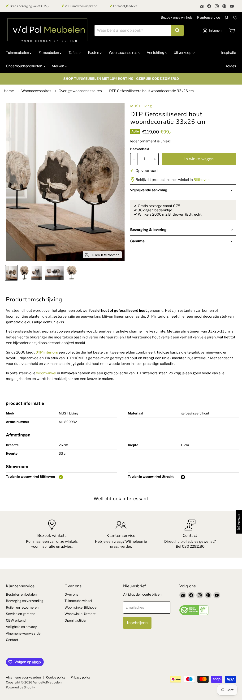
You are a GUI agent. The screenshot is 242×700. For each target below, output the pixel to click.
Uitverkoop (183, 53)
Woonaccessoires (123, 53)
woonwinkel (46, 373)
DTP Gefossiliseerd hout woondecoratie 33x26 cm (151, 91)
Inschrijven (137, 622)
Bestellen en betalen (21, 594)
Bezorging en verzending (24, 601)
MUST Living (141, 106)
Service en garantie (20, 614)
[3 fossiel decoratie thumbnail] (54, 272)
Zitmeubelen (49, 53)
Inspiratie (228, 53)
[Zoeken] (177, 30)
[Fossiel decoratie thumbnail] (24, 272)
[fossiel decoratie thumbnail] (71, 272)
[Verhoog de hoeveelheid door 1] (155, 159)
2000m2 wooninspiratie (79, 6)
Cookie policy (55, 677)
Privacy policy (81, 677)
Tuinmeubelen (18, 53)
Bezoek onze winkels (176, 17)
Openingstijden (76, 620)
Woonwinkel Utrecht (80, 614)
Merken (58, 66)
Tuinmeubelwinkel (78, 601)
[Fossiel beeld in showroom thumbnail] (37, 272)
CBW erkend (16, 620)
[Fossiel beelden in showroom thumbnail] (11, 272)
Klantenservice (208, 17)
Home (9, 91)
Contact (12, 640)
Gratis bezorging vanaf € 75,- (27, 6)
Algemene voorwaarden (24, 633)
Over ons (71, 594)
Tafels (74, 53)
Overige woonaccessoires (80, 91)
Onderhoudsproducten (24, 66)
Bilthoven (202, 180)
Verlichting (156, 53)
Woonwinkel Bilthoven (81, 607)
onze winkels (67, 541)
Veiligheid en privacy (21, 627)
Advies (230, 66)
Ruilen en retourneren (22, 607)
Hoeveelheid (139, 149)
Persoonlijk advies (123, 6)
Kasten (94, 53)
